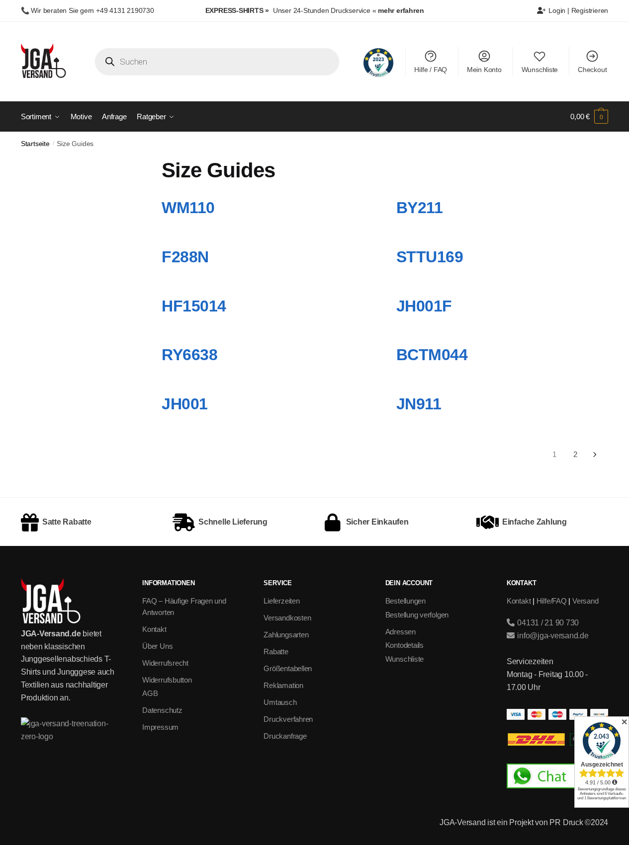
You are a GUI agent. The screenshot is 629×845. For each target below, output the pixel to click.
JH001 (185, 404)
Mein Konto (484, 70)
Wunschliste (540, 70)
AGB (150, 693)
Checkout (592, 70)
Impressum (160, 727)
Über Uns (157, 646)
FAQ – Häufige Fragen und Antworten (184, 606)
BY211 (419, 208)
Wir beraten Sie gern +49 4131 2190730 (92, 10)
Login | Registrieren (577, 10)
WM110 (188, 208)
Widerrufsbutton (167, 680)
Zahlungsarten (286, 634)
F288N (185, 257)
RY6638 (189, 355)
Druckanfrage (285, 736)
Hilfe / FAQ (430, 70)
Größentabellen (288, 668)
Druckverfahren (288, 719)
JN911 (419, 404)
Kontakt (154, 629)
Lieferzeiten (281, 601)
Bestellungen (405, 601)
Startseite (35, 144)
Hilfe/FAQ (552, 601)
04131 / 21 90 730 (547, 622)
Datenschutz (162, 710)
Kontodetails (404, 645)
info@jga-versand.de (551, 635)
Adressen (400, 631)
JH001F (424, 306)
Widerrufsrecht (165, 663)
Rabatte (276, 651)
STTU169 (429, 257)
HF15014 (194, 306)
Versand (585, 601)
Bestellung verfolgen (417, 615)
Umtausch (280, 702)
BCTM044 (432, 355)
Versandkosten (287, 618)
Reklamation (283, 685)
